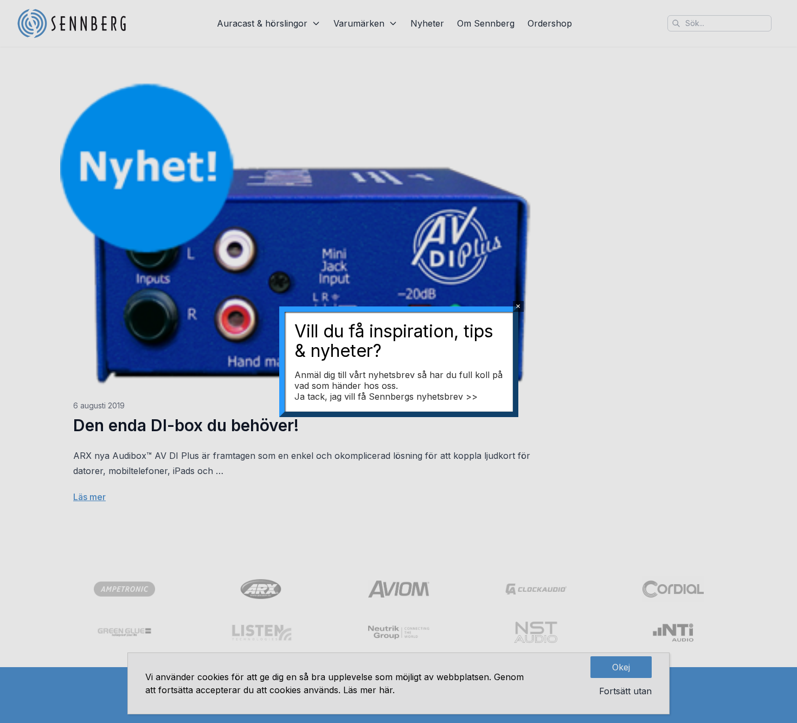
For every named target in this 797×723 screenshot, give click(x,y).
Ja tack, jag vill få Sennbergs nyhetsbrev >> (386, 396)
